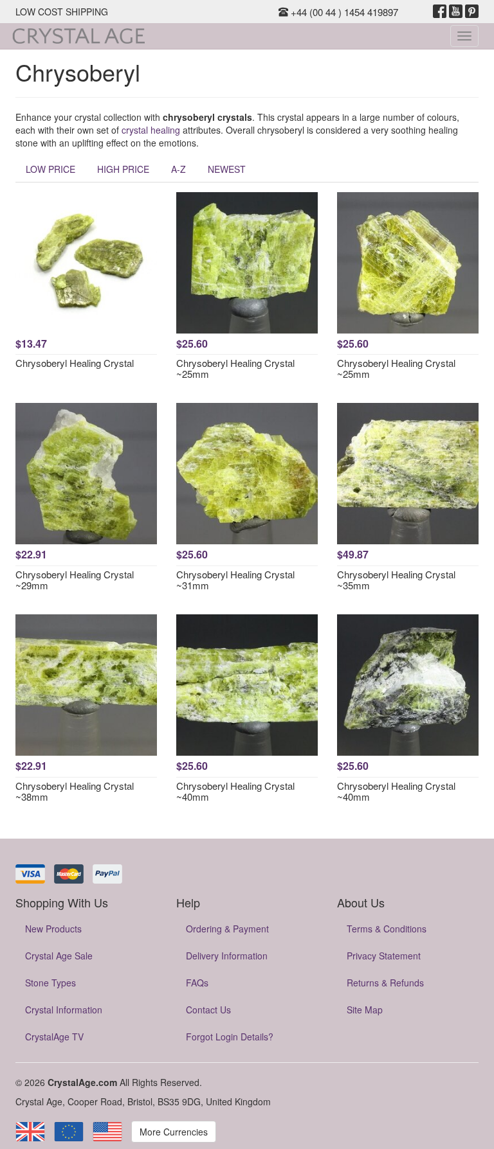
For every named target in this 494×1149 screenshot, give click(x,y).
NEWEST (227, 169)
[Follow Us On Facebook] (439, 11)
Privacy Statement (384, 955)
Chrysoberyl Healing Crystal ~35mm (396, 579)
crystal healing (151, 129)
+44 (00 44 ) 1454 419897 (343, 12)
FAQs (197, 982)
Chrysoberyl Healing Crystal (74, 363)
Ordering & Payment (227, 928)
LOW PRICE (50, 169)
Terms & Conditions (386, 928)
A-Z (178, 169)
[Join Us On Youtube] (455, 11)
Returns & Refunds (385, 982)
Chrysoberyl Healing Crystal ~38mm (74, 791)
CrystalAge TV (54, 1036)
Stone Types (50, 982)
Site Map (365, 1009)
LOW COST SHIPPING (61, 11)
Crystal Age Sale (59, 955)
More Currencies (174, 1131)
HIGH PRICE (123, 169)
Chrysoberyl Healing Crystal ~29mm (74, 579)
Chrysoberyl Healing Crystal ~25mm (235, 368)
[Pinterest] (472, 11)
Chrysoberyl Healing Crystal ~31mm (235, 579)
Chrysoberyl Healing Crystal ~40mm (235, 791)
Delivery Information (227, 955)
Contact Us (208, 1009)
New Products (53, 928)
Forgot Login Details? (229, 1036)
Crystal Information (63, 1009)
